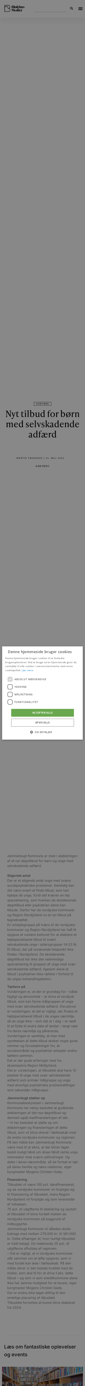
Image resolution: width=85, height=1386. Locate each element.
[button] (42, 732)
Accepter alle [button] (42, 712)
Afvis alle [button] (42, 722)
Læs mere (27, 670)
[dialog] (42, 693)
